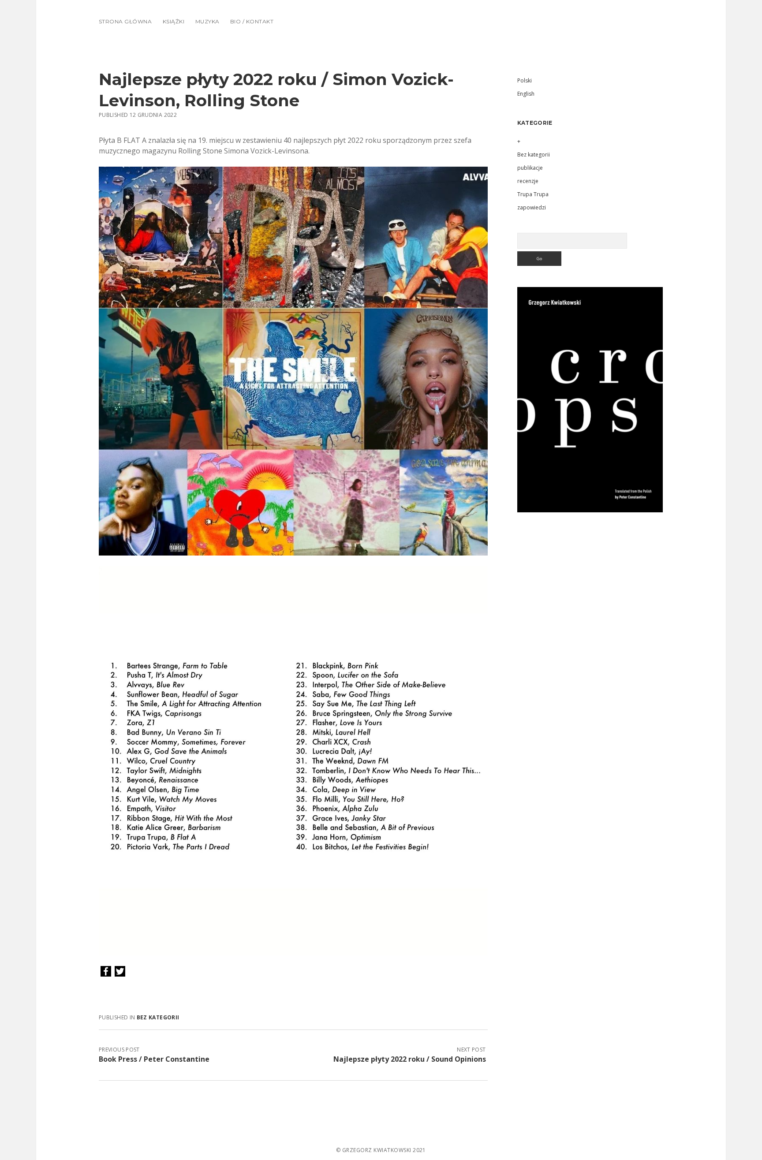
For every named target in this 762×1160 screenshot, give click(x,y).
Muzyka (207, 21)
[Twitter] (120, 971)
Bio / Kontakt (251, 21)
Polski (524, 80)
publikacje (530, 168)
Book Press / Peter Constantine (154, 1059)
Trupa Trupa (533, 194)
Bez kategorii (158, 1017)
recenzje (527, 181)
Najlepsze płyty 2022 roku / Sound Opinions (409, 1059)
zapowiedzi (531, 207)
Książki (173, 21)
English (525, 93)
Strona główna (125, 21)
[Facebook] (106, 971)
